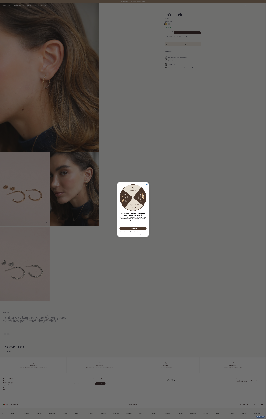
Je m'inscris (133, 228)
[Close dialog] (147, 184)
